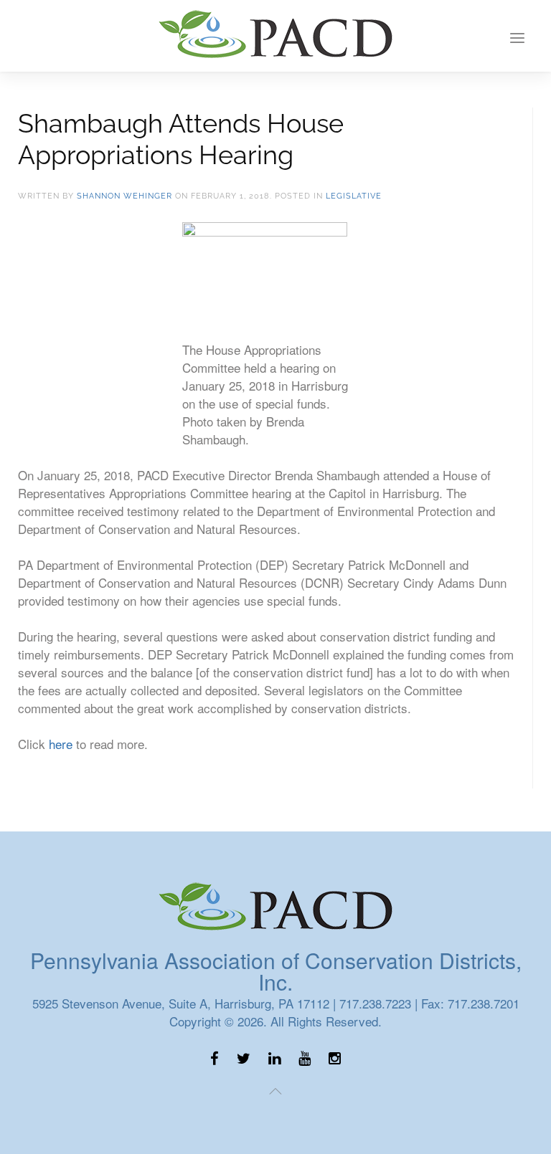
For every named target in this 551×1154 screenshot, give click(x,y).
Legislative (354, 196)
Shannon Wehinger (124, 196)
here (60, 744)
